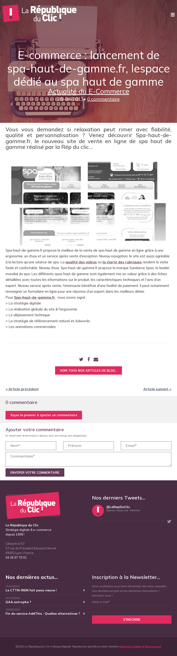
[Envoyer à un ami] (96, 360)
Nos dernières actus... (32, 577)
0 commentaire (103, 99)
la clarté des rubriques (122, 262)
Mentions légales (131, 646)
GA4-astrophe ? (18, 602)
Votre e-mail (101, 602)
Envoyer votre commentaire (34, 472)
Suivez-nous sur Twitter (123, 510)
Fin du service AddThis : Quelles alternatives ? (43, 613)
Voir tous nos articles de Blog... (88, 370)
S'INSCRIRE (131, 619)
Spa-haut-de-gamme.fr (34, 297)
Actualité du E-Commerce (88, 91)
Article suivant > (157, 389)
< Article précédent (22, 389)
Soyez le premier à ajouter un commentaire (43, 415)
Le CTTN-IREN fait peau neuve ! (31, 590)
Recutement (153, 646)
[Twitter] (81, 360)
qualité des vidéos (81, 262)
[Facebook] (88, 360)
